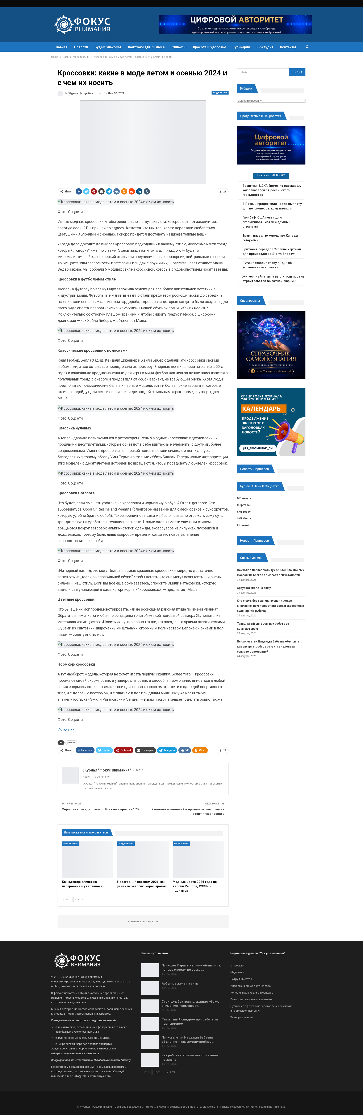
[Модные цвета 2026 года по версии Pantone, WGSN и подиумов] (198, 859)
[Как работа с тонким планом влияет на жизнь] (150, 1060)
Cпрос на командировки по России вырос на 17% (100, 809)
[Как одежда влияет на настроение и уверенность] (87, 859)
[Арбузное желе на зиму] (150, 988)
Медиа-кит (237, 972)
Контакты (288, 47)
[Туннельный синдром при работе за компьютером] (150, 1024)
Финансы (178, 47)
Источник (66, 729)
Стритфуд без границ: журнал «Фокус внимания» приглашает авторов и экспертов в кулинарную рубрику (270, 605)
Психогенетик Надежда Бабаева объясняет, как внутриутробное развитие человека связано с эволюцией (269, 646)
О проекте (236, 965)
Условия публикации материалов (251, 992)
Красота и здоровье (209, 47)
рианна (71, 742)
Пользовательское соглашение (251, 999)
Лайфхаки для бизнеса (146, 47)
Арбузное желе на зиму (254, 588)
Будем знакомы (108, 47)
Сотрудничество (241, 979)
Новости (81, 47)
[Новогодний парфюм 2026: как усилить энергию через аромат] (143, 859)
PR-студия (264, 47)
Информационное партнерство (250, 985)
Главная (61, 47)
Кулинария (241, 47)
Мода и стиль (220, 92)
